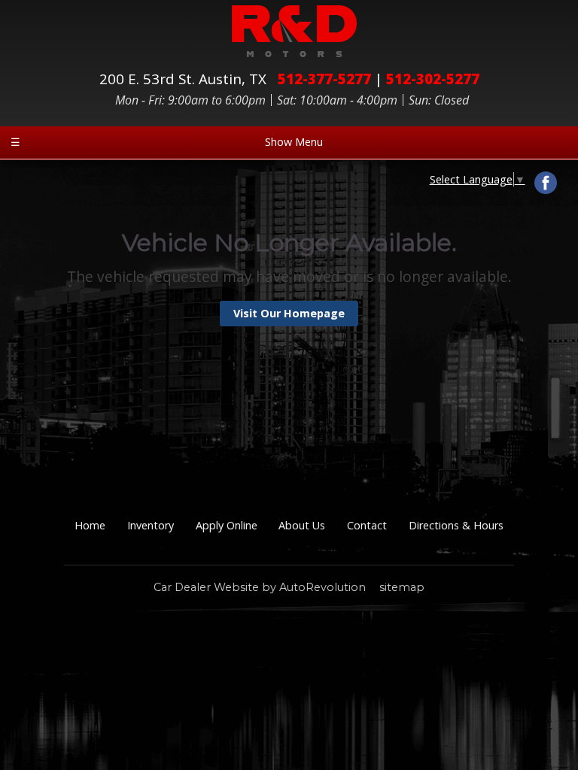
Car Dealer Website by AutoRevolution (260, 587)
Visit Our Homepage (289, 313)
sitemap (401, 587)
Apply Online (226, 525)
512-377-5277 (324, 78)
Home (90, 525)
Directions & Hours (456, 525)
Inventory (150, 525)
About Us (301, 525)
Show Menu (167, 142)
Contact (367, 525)
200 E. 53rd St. (182, 78)
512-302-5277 (432, 78)
